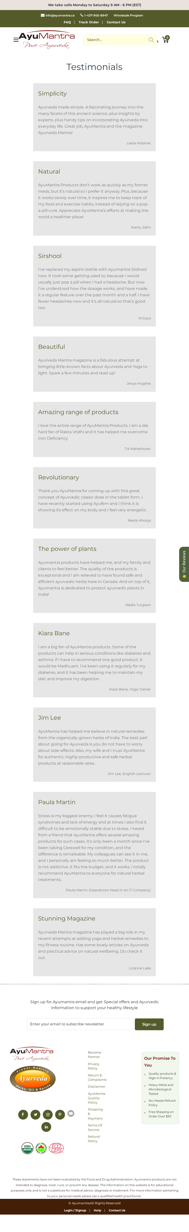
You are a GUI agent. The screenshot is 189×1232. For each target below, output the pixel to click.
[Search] (151, 40)
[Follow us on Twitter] (35, 1115)
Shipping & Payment (95, 1113)
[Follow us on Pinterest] (60, 1115)
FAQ (67, 22)
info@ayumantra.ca (60, 15)
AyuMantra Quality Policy (96, 1098)
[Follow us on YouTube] (70, 1113)
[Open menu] (16, 40)
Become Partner (94, 1054)
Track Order (89, 22)
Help (97, 1210)
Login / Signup (75, 1210)
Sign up (149, 1024)
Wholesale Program (128, 15)
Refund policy (94, 1139)
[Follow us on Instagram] (48, 1115)
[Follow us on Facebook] (23, 1115)
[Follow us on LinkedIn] (46, 1127)
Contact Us (116, 22)
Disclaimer (96, 1086)
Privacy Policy (93, 1066)
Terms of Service (95, 1127)
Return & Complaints (97, 1077)
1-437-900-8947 (96, 15)
